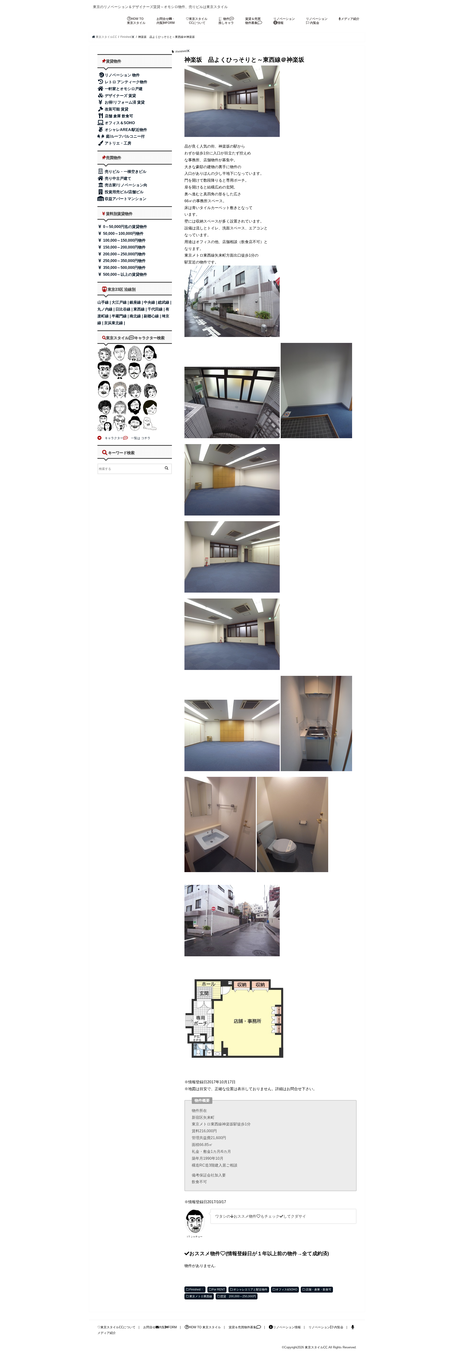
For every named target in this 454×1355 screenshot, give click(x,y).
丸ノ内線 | (106, 309)
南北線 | (137, 316)
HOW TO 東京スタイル (136, 21)
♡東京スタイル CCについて (196, 21)
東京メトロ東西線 (200, 1296)
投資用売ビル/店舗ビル (124, 192)
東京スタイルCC (316, 1347)
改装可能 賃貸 (116, 109)
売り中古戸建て (117, 178)
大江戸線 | (121, 302)
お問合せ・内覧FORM (166, 21)
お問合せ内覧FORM (160, 1327)
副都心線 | (153, 316)
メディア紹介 (350, 19)
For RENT (218, 1289)
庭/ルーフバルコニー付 (125, 136)
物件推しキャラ (226, 21)
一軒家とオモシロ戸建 (123, 89)
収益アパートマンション (125, 199)
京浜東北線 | (114, 323)
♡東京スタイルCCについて (116, 1327)
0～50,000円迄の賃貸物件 (124, 227)
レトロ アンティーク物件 (125, 82)
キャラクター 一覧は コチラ (126, 438)
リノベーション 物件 (122, 75)
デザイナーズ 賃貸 (120, 96)
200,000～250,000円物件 (124, 254)
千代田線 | (157, 309)
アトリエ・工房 (117, 143)
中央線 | (151, 302)
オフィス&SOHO (286, 1289)
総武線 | (164, 302)
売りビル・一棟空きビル (125, 172)
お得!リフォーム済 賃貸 (124, 102)
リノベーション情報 (284, 21)
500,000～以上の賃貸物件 (124, 274)
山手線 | (104, 302)
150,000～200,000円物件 (124, 247)
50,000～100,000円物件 (123, 234)
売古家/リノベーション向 (125, 185)
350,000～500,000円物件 (124, 268)
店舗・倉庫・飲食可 (318, 1289)
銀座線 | (137, 302)
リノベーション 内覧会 (316, 21)
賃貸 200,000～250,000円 (238, 1296)
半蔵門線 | (121, 316)
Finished (195, 1289)
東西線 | (140, 309)
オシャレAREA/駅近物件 (125, 130)
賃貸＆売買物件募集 (253, 21)
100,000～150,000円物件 (124, 240)
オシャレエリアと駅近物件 (250, 1289)
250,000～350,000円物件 (124, 261)
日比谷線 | (124, 309)
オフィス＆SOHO (119, 123)
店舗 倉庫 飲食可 (118, 116)
